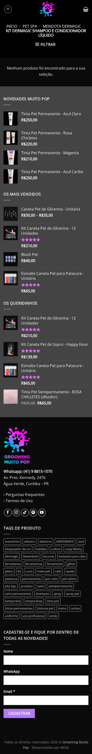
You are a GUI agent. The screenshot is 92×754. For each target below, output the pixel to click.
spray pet (72, 594)
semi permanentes (18, 594)
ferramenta (13, 564)
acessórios (12, 541)
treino (62, 608)
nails (58, 571)
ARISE (64, 747)
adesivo (29, 541)
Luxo (29, 571)
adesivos (45, 541)
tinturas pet (45, 608)
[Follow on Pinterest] (33, 513)
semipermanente (60, 586)
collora (56, 549)
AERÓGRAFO (65, 541)
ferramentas (33, 564)
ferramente (55, 564)
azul (81, 541)
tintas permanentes (19, 608)
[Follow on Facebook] (8, 513)
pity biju (10, 586)
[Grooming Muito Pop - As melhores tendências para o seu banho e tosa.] (47, 9)
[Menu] (8, 9)
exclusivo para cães (72, 556)
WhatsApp (12, 671)
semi (40, 586)
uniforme (11, 616)
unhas (75, 608)
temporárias (33, 601)
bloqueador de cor (18, 549)
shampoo (42, 594)
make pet (43, 571)
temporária (13, 601)
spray (57, 594)
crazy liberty (73, 549)
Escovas (48, 556)
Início (11, 26)
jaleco (9, 571)
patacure (11, 579)
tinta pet (53, 601)
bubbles (41, 549)
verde (53, 616)
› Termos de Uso (18, 500)
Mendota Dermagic (62, 26)
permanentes (31, 579)
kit (19, 571)
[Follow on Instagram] (16, 513)
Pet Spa (30, 26)
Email (9, 691)
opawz (70, 571)
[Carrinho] (85, 9)
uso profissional (33, 616)
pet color (51, 579)
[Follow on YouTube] (42, 513)
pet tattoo (69, 579)
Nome (8, 651)
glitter (71, 564)
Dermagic (11, 556)
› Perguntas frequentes (24, 494)
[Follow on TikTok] (25, 513)
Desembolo (31, 556)
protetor (27, 586)
